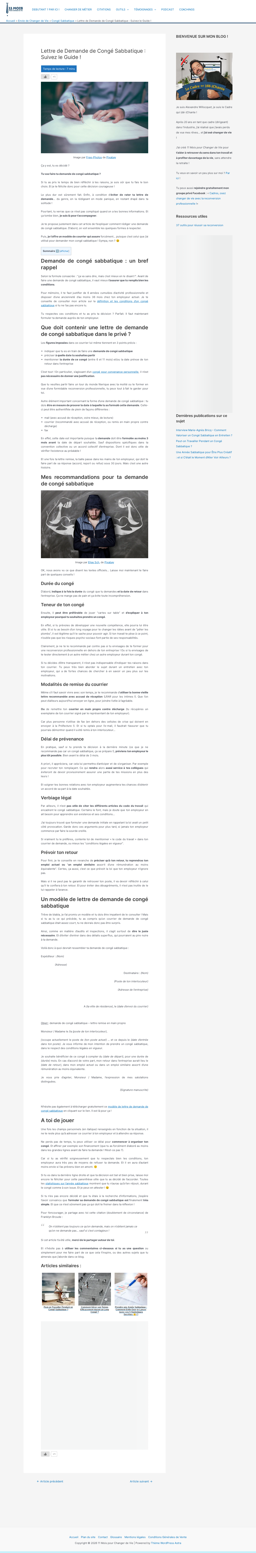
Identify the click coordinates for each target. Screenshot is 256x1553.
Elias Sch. (94, 562)
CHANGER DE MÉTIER (78, 9)
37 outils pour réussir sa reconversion (199, 225)
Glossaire (116, 1537)
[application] (127, 9)
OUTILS (120, 9)
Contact (103, 1537)
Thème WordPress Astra (166, 1543)
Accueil (73, 1537)
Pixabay (111, 157)
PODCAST (167, 9)
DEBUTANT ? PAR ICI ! (45, 9)
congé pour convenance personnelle (115, 371)
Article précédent (50, 1481)
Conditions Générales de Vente (167, 1537)
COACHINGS (187, 9)
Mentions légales (135, 1537)
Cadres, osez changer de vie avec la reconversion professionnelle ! (201, 198)
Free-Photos (94, 157)
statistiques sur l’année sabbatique (66, 1183)
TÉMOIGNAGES (143, 9)
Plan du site (88, 1537)
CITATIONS (104, 9)
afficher (64, 251)
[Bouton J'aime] (45, 76)
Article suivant (141, 1481)
